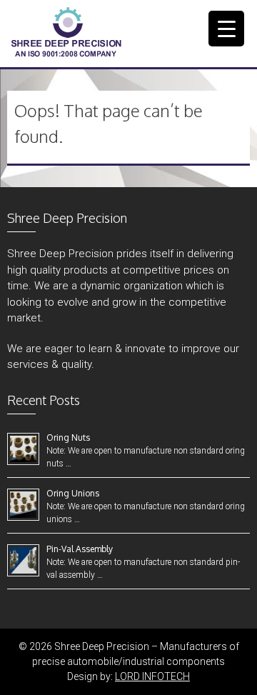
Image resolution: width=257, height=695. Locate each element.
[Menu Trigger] (226, 28)
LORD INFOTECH (152, 676)
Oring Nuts (68, 437)
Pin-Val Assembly (79, 549)
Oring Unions (72, 493)
